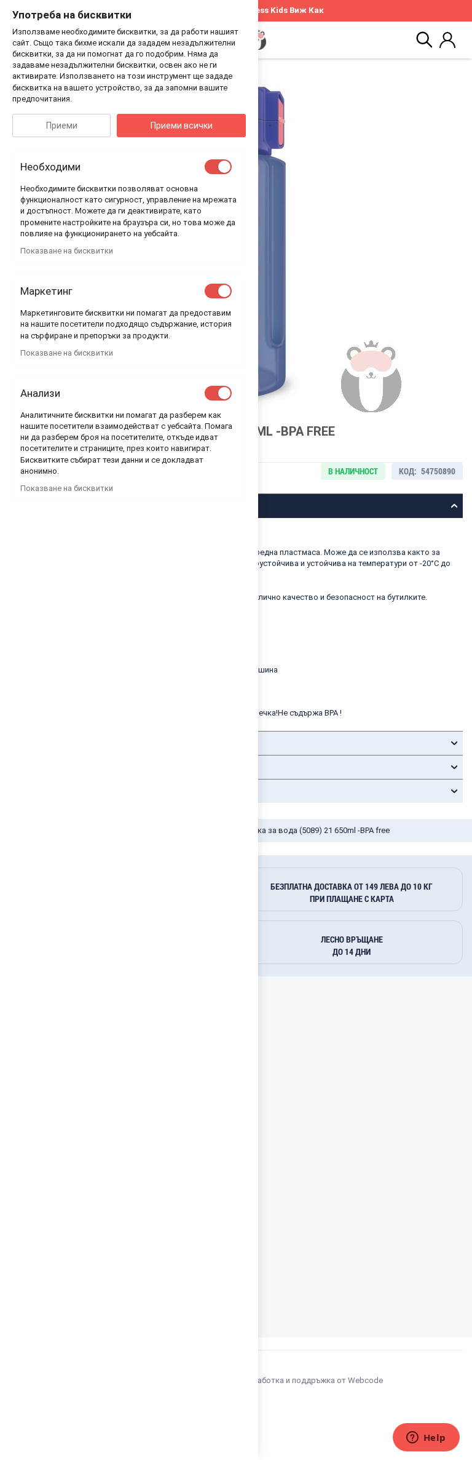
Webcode (365, 1380)
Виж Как (306, 10)
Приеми (61, 125)
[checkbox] (218, 166)
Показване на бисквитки (66, 250)
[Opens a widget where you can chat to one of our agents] (426, 1438)
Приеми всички (182, 125)
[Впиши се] (447, 40)
